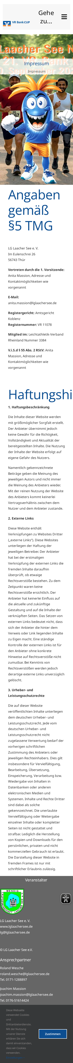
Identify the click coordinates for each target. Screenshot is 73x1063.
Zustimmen (53, 1034)
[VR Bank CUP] (16, 22)
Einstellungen (14, 1057)
